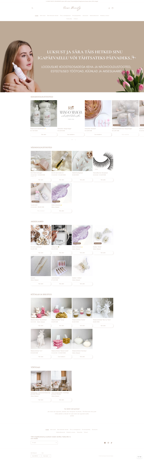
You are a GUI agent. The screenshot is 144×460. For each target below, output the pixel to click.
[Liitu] (56, 442)
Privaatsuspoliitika (86, 430)
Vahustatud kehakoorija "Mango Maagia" (122, 128)
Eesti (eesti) (45, 456)
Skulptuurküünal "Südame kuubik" (60, 350)
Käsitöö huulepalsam (77, 172)
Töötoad (86, 432)
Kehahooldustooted (60, 432)
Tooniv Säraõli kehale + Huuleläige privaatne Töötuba (60, 393)
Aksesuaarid (94, 430)
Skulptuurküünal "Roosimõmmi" (39, 319)
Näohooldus (79, 432)
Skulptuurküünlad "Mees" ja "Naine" (102, 319)
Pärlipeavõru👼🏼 (55, 247)
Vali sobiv (43, 135)
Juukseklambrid (55, 278)
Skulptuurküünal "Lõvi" (36, 350)
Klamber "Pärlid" (97, 247)
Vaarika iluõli (34, 205)
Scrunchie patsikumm (36, 247)
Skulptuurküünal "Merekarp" (79, 350)
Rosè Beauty (104, 456)
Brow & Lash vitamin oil (57, 172)
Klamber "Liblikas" (77, 278)
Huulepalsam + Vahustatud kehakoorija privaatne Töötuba (40, 393)
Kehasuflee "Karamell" (90, 128)
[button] (32, 8)
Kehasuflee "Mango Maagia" (65, 128)
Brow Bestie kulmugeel (36, 172)
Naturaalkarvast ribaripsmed (100, 172)
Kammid (33, 278)
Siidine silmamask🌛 (57, 205)
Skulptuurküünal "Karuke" (78, 319)
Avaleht (47, 430)
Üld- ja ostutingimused (75, 430)
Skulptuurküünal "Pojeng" (58, 319)
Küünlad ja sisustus (71, 432)
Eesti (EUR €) (35, 456)
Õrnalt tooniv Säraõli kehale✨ (38, 128)
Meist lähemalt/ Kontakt (62, 430)
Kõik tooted (53, 430)
